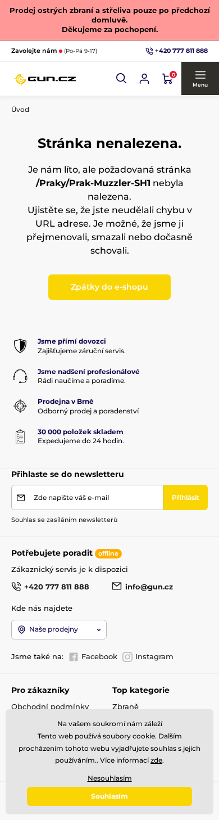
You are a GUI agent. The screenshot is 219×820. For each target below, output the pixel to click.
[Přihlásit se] (144, 79)
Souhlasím (109, 796)
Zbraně (125, 706)
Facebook (99, 656)
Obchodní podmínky (50, 706)
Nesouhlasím (110, 778)
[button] (122, 79)
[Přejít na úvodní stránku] (45, 79)
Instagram (154, 656)
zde (156, 760)
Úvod (20, 109)
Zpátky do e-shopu (109, 287)
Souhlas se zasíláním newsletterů (64, 520)
